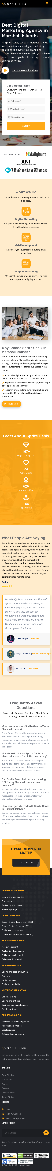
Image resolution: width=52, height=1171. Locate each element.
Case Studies (8, 1075)
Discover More (11, 404)
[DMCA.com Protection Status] (25, 1155)
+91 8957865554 (13, 1114)
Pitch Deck (7, 1080)
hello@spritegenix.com (15, 1118)
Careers (5, 1088)
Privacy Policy (8, 1093)
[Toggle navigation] (46, 3)
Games (5, 1084)
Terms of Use (8, 1097)
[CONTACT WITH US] (26, 866)
